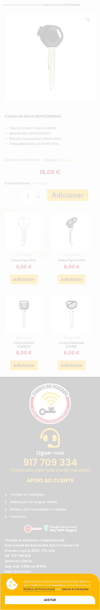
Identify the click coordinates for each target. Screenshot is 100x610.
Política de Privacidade (39, 589)
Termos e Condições (75, 589)
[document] (50, 305)
